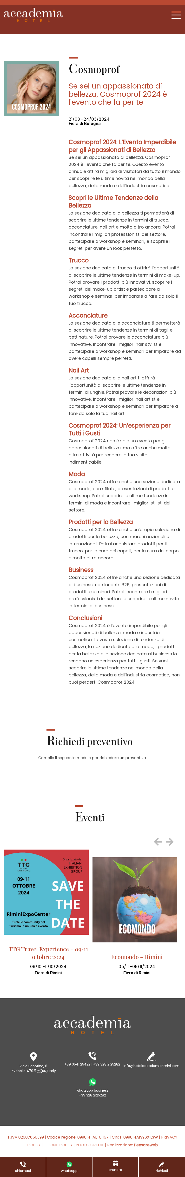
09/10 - (37, 966)
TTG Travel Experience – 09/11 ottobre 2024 (48, 953)
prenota (115, 1169)
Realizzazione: (132, 1145)
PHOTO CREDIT (90, 1145)
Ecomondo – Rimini (137, 957)
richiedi (162, 1170)
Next (169, 842)
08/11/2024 (143, 966)
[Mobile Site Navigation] (176, 15)
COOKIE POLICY (58, 1145)
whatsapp (69, 1170)
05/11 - (125, 966)
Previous (158, 842)
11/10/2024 (55, 966)
